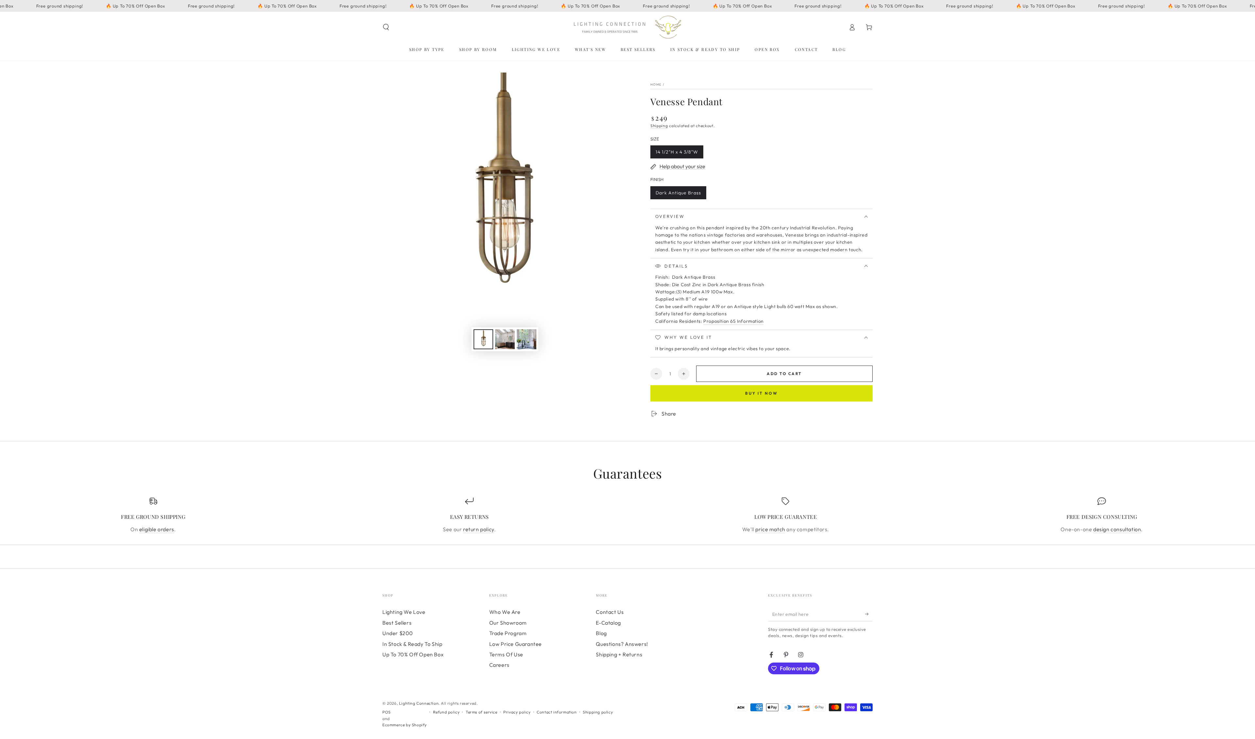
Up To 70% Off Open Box (412, 654)
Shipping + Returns (619, 654)
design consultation (1117, 529)
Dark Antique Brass (678, 194)
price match (770, 529)
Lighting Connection (419, 703)
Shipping (659, 125)
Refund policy (446, 712)
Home (655, 84)
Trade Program (508, 633)
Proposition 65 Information (733, 321)
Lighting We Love (404, 612)
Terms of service (481, 712)
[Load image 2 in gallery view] (505, 339)
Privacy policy (516, 712)
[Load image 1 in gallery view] (483, 339)
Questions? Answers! (622, 644)
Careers (499, 665)
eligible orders (156, 529)
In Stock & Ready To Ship (412, 644)
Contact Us (610, 612)
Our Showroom (508, 622)
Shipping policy (598, 712)
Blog (601, 633)
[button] (385, 27)
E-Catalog (608, 622)
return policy (478, 529)
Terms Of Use (506, 654)
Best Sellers (396, 622)
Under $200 (397, 633)
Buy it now (761, 393)
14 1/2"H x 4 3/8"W (676, 153)
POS (386, 712)
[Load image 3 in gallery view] (526, 339)
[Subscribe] (869, 614)
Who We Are (505, 612)
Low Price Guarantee (515, 644)
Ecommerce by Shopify (404, 724)
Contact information (557, 712)
